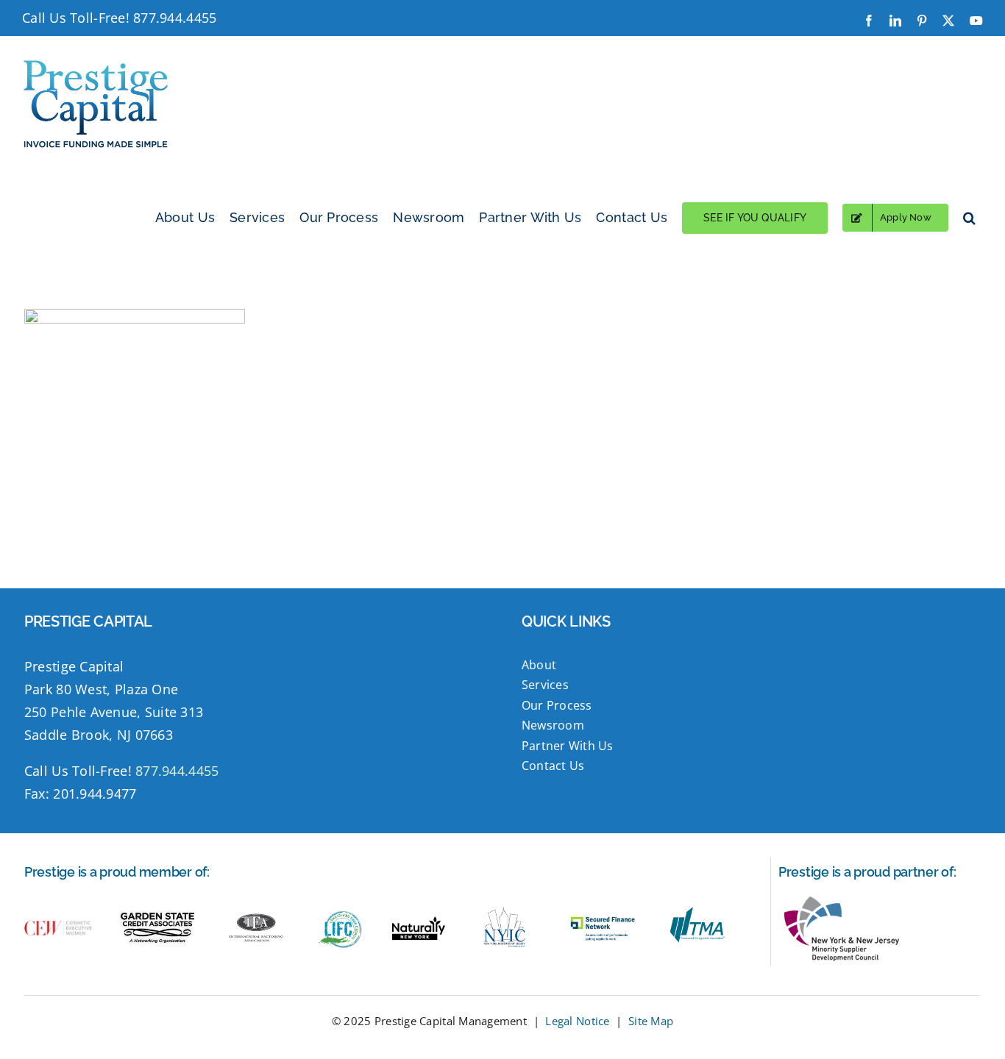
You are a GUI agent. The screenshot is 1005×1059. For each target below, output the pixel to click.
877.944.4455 (174, 17)
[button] (969, 218)
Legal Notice (577, 1020)
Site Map (650, 1020)
